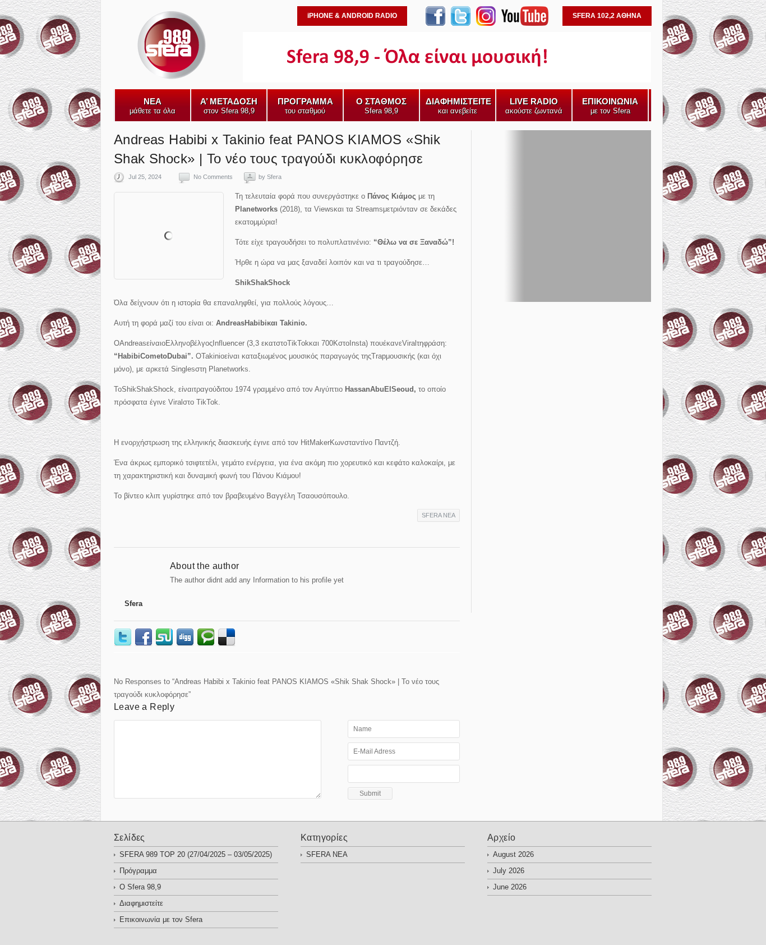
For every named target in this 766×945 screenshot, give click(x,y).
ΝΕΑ (122, 79)
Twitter (124, 637)
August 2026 (513, 854)
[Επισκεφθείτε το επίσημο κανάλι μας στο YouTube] (524, 23)
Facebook (145, 637)
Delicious (228, 637)
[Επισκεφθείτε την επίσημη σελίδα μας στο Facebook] (435, 23)
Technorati (207, 637)
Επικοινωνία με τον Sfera (160, 919)
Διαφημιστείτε (141, 903)
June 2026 (510, 887)
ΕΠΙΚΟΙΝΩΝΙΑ (216, 79)
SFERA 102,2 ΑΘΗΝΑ (607, 16)
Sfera (274, 176)
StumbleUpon (165, 637)
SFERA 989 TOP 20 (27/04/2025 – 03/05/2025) (195, 854)
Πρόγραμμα (138, 870)
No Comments (213, 176)
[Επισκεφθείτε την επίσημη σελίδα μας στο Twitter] (460, 23)
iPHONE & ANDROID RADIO (352, 16)
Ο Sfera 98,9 (140, 887)
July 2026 (508, 870)
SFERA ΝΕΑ (438, 515)
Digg (186, 637)
